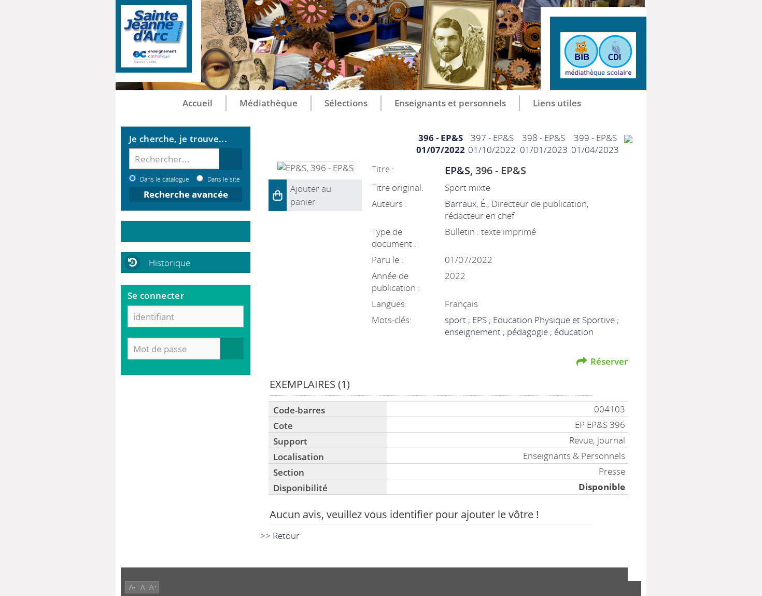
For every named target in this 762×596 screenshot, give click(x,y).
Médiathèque (268, 103)
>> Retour (280, 536)
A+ (153, 587)
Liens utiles (557, 103)
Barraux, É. (466, 204)
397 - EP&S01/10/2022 (492, 144)
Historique (169, 263)
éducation (574, 332)
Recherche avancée (186, 194)
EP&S (457, 170)
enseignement (474, 332)
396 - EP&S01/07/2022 (440, 144)
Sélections (346, 103)
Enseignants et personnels (450, 103)
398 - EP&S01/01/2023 (544, 144)
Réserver (609, 361)
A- (132, 587)
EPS (480, 320)
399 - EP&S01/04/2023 (595, 144)
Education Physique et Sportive (555, 320)
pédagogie (528, 332)
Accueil (197, 103)
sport (456, 320)
